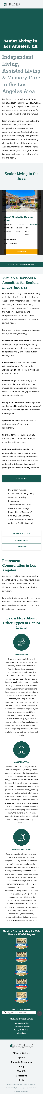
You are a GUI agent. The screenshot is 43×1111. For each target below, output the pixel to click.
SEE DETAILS (21, 251)
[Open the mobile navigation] (39, 4)
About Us (21, 1071)
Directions (34, 224)
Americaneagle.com (21, 1088)
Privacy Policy (32, 1088)
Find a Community (22, 1009)
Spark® (21, 1057)
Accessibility (25, 1091)
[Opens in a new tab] (19, 1080)
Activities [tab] (21, 547)
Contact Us (21, 1075)
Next (36, 222)
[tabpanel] (21, 506)
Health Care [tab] (21, 540)
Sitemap (17, 1091)
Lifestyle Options (21, 1053)
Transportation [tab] (21, 533)
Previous (3, 222)
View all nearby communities (21, 265)
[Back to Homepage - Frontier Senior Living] (21, 1050)
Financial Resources (21, 1062)
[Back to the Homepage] (12, 4)
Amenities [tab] (21, 478)
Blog (21, 1066)
